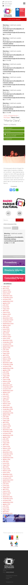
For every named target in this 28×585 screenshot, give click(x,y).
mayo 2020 (6, 331)
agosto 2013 (6, 482)
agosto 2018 (6, 370)
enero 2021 (6, 316)
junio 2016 (6, 418)
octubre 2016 (7, 411)
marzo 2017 (6, 402)
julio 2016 (6, 416)
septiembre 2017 (8, 390)
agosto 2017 (6, 392)
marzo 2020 (6, 335)
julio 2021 (6, 305)
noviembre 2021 (8, 297)
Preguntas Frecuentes (11, 575)
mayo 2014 (6, 465)
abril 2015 (6, 444)
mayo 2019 (6, 353)
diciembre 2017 (7, 385)
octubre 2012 (7, 500)
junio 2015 (6, 441)
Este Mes (15, 228)
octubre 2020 (7, 322)
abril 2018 (6, 377)
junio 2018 (6, 374)
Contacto (8, 6)
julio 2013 (6, 483)
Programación (13, 115)
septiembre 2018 (8, 368)
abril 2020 (6, 333)
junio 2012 (6, 508)
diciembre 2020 (8, 318)
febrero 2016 (7, 426)
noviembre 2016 (8, 409)
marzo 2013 (6, 491)
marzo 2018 (6, 379)
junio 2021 (6, 307)
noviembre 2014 (8, 454)
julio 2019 (6, 349)
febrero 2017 (7, 403)
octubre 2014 (7, 456)
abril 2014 (6, 467)
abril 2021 (6, 310)
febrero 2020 (7, 336)
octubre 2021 (7, 299)
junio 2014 (6, 463)
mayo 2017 (6, 398)
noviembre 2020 (8, 320)
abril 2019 (6, 355)
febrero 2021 (7, 314)
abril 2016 (6, 422)
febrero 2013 (7, 493)
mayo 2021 (6, 308)
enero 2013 (6, 495)
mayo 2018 (6, 376)
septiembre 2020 (8, 323)
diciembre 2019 (7, 340)
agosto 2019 (6, 348)
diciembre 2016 (7, 407)
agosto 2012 (6, 504)
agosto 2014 (6, 459)
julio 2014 (6, 461)
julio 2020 (6, 327)
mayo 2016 (6, 420)
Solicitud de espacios (14, 19)
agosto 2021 (6, 303)
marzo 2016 (6, 424)
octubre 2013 (7, 478)
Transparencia (9, 582)
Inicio (5, 115)
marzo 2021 (6, 312)
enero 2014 (6, 472)
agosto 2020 (7, 325)
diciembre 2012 (7, 497)
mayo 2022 (6, 286)
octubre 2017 (7, 389)
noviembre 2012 (8, 498)
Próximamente (7, 228)
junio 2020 (6, 329)
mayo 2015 (6, 443)
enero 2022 (6, 294)
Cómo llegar (8, 3)
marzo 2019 (6, 357)
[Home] (14, 12)
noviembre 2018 (8, 364)
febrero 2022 (7, 292)
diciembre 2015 (7, 429)
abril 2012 (6, 511)
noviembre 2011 (7, 513)
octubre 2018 (7, 366)
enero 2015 (6, 450)
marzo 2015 (6, 446)
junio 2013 (6, 485)
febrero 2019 (7, 359)
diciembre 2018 (7, 362)
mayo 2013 (6, 487)
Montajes (7, 117)
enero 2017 (6, 405)
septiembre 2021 (8, 301)
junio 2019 (6, 351)
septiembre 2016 (8, 413)
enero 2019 (6, 361)
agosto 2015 (6, 437)
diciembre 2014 (7, 452)
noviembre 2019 (8, 342)
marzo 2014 (6, 469)
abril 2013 (6, 489)
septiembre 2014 (8, 457)
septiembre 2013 (8, 480)
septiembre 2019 (8, 346)
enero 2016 (6, 428)
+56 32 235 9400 (10, 572)
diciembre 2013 (7, 474)
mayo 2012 (6, 510)
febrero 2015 (7, 448)
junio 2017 (6, 396)
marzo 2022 (6, 290)
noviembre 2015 (8, 431)
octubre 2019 (7, 344)
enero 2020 (6, 338)
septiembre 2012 (8, 502)
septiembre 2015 (8, 435)
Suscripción (8, 1)
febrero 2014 (7, 470)
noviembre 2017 (8, 387)
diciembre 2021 (7, 295)
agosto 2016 (6, 415)
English (7, 578)
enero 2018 (6, 383)
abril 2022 (6, 288)
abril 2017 (6, 400)
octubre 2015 (7, 433)
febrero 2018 (7, 381)
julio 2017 (6, 394)
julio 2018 (6, 372)
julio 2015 (6, 439)
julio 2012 (6, 506)
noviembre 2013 (8, 476)
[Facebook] (10, 190)
